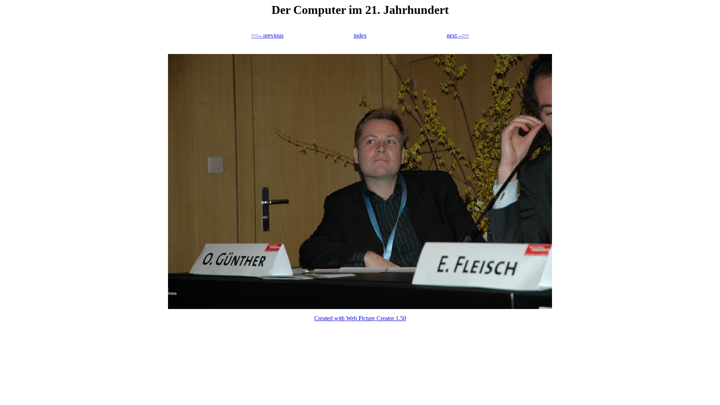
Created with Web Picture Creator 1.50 (360, 318)
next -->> (458, 35)
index (360, 35)
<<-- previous (267, 35)
